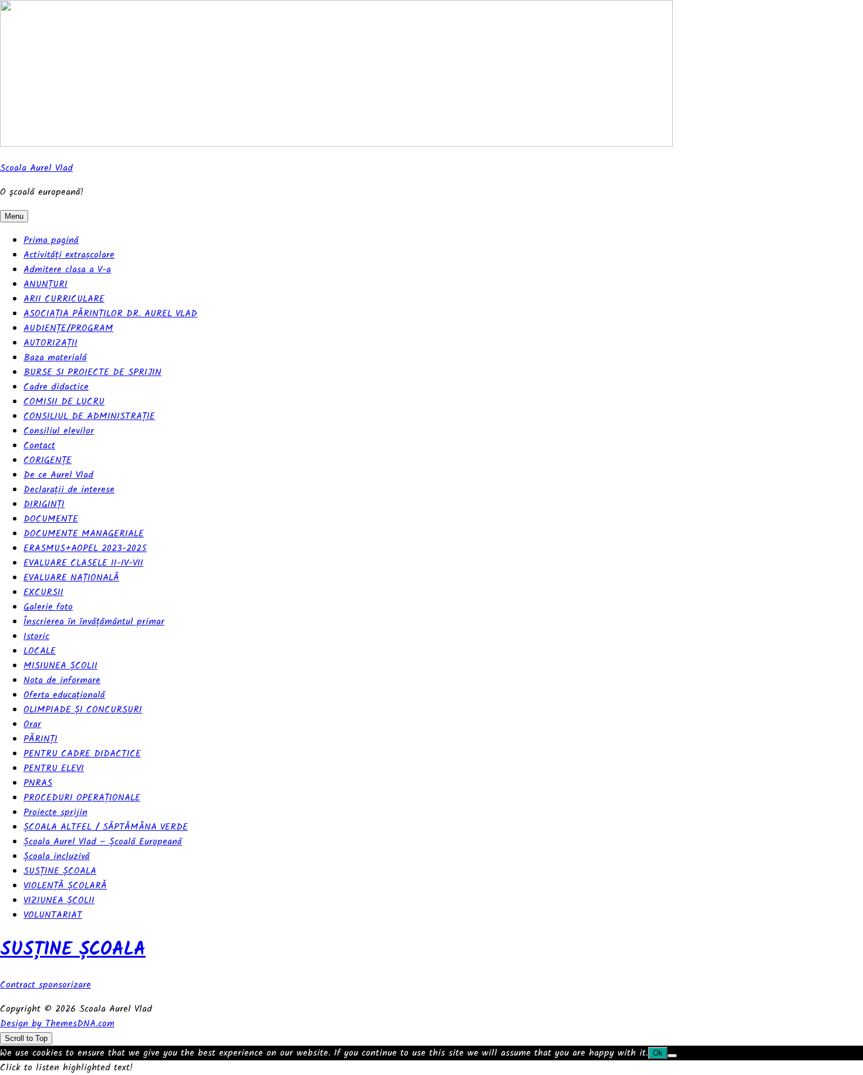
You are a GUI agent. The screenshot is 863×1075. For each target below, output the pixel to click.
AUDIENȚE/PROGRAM (68, 328)
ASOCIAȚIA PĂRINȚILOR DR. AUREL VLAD (110, 313)
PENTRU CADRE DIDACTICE (82, 753)
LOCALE (39, 651)
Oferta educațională (64, 695)
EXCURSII (43, 592)
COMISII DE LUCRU (63, 401)
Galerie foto (48, 607)
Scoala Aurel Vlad (36, 168)
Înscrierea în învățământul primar (93, 621)
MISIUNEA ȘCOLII (60, 665)
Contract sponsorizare (45, 985)
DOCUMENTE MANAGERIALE (83, 533)
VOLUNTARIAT (52, 915)
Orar (32, 724)
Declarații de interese (68, 489)
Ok (658, 1053)
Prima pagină (51, 240)
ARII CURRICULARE (63, 299)
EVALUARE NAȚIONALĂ (71, 577)
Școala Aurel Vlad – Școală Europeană (102, 841)
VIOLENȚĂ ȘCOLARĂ (65, 885)
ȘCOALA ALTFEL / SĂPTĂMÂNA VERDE (105, 827)
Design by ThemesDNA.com (57, 1023)
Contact (39, 445)
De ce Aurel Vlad (58, 475)
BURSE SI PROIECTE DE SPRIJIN (92, 372)
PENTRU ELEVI (53, 768)
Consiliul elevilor (58, 431)
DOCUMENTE (50, 519)
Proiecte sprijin (55, 812)
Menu (14, 216)
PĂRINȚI (40, 739)
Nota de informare (61, 680)
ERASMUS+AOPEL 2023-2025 (85, 548)
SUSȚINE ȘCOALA (59, 871)
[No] (672, 1055)
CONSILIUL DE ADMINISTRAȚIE (89, 416)
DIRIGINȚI (44, 504)
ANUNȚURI (45, 284)
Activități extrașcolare (68, 255)
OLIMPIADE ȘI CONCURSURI (82, 709)
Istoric (36, 636)
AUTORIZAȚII (50, 343)
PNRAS (37, 783)
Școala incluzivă (56, 856)
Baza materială (55, 357)
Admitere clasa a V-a (67, 269)
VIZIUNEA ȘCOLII (59, 900)
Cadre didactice (56, 387)
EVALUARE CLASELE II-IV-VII (83, 563)
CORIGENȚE (47, 460)
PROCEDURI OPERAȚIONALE (81, 797)
